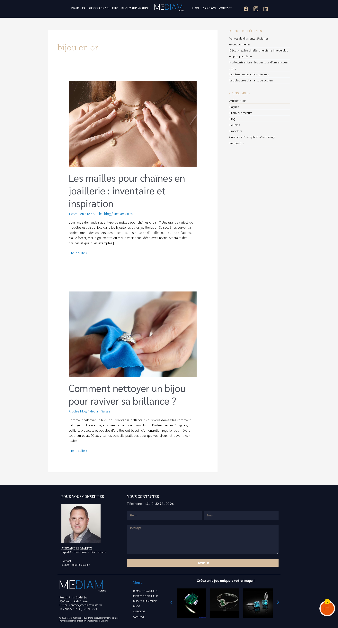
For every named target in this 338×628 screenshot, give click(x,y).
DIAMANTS (78, 8)
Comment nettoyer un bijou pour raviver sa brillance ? (127, 394)
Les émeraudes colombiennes (249, 74)
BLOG (195, 8)
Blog (232, 119)
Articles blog (102, 213)
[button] (171, 602)
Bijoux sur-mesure (241, 113)
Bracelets (235, 131)
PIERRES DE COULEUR (103, 8)
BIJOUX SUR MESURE (135, 8)
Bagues (234, 107)
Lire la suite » (78, 252)
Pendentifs (236, 143)
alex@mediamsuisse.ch (75, 565)
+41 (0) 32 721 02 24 (158, 503)
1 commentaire (79, 213)
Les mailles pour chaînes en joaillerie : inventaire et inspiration (127, 190)
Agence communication (74, 620)
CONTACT (225, 8)
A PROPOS (209, 8)
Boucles (234, 125)
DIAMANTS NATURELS (145, 591)
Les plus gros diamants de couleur (251, 80)
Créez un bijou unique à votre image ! (225, 580)
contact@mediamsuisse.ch (85, 605)
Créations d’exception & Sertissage (252, 137)
